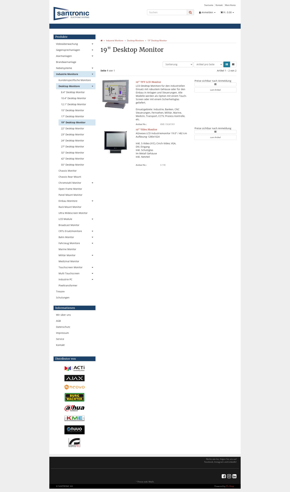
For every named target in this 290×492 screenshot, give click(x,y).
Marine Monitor (67, 249)
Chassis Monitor (68, 170)
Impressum (62, 332)
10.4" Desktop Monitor (73, 98)
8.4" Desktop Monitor (73, 92)
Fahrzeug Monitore (69, 243)
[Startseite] (101, 40)
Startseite (208, 5)
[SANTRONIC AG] (82, 13)
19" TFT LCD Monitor (148, 82)
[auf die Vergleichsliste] (215, 84)
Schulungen (62, 297)
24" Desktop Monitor (72, 140)
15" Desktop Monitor (72, 110)
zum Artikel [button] (215, 89)
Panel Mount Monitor (70, 194)
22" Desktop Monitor (72, 128)
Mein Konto (230, 5)
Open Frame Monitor (70, 188)
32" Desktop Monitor (72, 152)
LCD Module (65, 219)
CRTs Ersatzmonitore (70, 231)
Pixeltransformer (68, 285)
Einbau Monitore (68, 200)
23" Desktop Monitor (72, 134)
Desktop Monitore (69, 86)
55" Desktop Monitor (72, 164)
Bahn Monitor (66, 237)
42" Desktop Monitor (72, 158)
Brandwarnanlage (66, 62)
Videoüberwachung (67, 43)
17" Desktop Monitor (72, 116)
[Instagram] (229, 476)
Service (60, 339)
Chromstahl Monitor (70, 182)
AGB (58, 320)
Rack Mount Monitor (70, 207)
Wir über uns (63, 314)
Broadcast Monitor (69, 225)
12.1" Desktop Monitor (73, 104)
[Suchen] (190, 12)
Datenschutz (63, 326)
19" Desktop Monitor (73, 122)
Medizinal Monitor (69, 261)
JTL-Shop (230, 486)
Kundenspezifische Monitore (75, 80)
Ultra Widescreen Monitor (73, 213)
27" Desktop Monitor (72, 146)
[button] (226, 64)
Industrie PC (65, 279)
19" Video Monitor (146, 129)
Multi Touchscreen (69, 273)
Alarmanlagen (64, 56)
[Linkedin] (234, 476)
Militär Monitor (67, 255)
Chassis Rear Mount (70, 176)
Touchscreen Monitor (71, 267)
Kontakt (219, 5)
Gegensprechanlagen (68, 49)
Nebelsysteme (64, 68)
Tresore (60, 291)
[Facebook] (224, 476)
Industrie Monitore (67, 74)
